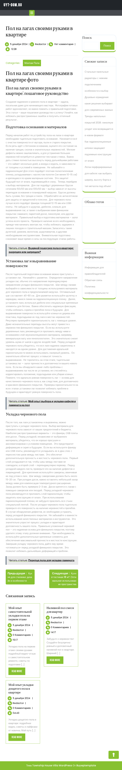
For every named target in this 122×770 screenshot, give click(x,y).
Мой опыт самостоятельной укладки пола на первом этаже (20, 613)
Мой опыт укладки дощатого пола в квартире (21, 688)
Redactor (40, 44)
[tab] (32, 13)
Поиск (107, 45)
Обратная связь (93, 280)
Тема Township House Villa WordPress (49, 765)
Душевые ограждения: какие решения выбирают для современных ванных (99, 103)
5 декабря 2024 (18, 44)
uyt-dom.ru (13, 5)
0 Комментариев (22, 635)
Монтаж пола (31, 63)
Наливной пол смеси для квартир (60, 610)
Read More (18, 672)
